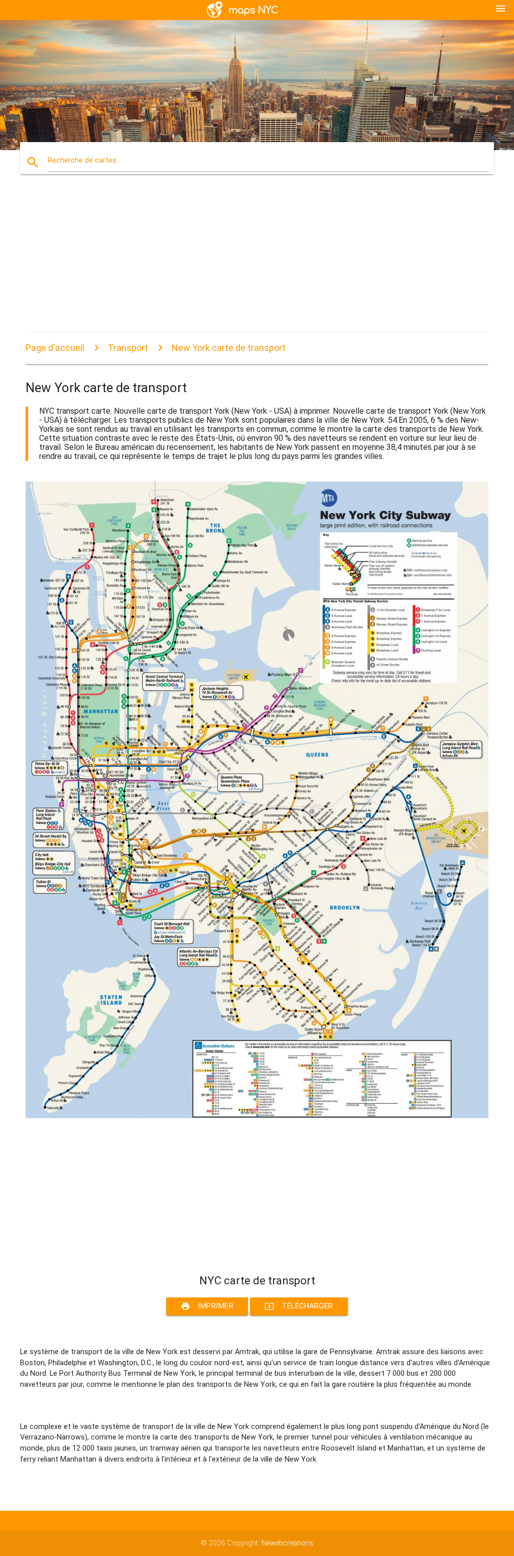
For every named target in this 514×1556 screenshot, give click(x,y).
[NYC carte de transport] (257, 1116)
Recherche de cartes (82, 160)
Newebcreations (287, 1543)
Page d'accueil (55, 347)
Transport (128, 347)
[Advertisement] (257, 261)
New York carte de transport (229, 347)
